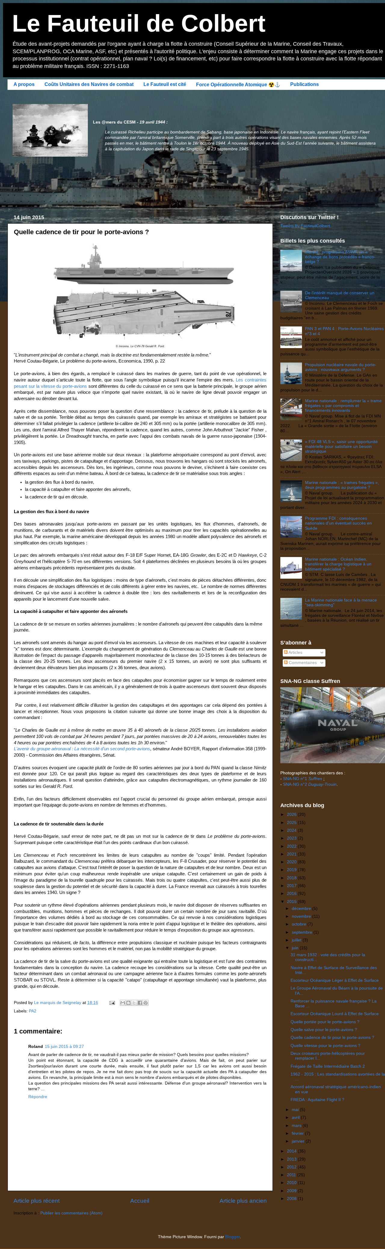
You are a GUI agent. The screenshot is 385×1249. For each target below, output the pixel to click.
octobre (299, 924)
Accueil (139, 1201)
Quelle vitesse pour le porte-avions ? (325, 1045)
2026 (292, 814)
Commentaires (302, 662)
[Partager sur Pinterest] (146, 1003)
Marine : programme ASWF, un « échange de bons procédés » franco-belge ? (340, 257)
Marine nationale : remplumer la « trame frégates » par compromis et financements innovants (343, 406)
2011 (292, 1175)
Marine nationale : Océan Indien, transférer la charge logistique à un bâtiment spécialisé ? (338, 564)
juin (296, 948)
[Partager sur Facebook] (140, 1003)
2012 (292, 1167)
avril (296, 1117)
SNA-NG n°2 (310, 784)
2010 (292, 1182)
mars (297, 1125)
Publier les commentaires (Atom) (71, 1213)
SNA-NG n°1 (302, 778)
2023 (292, 838)
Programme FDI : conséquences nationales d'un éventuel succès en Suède (338, 523)
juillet (297, 940)
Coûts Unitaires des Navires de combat (89, 84)
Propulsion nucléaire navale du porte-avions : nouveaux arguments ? (340, 367)
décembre (302, 908)
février (298, 1133)
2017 (292, 885)
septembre (302, 932)
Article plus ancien (243, 1201)
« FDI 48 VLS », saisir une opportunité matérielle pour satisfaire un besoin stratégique (341, 446)
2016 (292, 893)
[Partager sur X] (134, 1003)
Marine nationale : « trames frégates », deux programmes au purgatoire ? (342, 485)
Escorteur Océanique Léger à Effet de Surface (335, 980)
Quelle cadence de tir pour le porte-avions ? (332, 1037)
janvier (299, 1141)
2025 (292, 822)
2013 (292, 1159)
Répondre (37, 1096)
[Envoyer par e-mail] (123, 1003)
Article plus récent (37, 1201)
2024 (292, 830)
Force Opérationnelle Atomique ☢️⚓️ (238, 84)
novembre (302, 916)
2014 (292, 1151)
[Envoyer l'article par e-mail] (111, 1002)
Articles (295, 652)
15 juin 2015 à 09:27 (64, 1046)
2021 (292, 854)
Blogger (232, 1237)
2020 (292, 862)
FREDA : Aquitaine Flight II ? (317, 1099)
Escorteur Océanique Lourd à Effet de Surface (335, 1014)
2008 (292, 1198)
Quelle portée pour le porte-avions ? (325, 1022)
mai (296, 1109)
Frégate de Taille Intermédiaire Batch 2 (328, 1066)
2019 (292, 870)
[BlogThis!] (128, 1003)
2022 (292, 846)
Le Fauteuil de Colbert (139, 23)
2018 (292, 878)
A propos (24, 84)
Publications (304, 84)
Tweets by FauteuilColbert (305, 226)
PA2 (32, 1011)
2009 (292, 1191)
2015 (292, 901)
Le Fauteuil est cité (164, 84)
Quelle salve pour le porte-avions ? (324, 1029)
